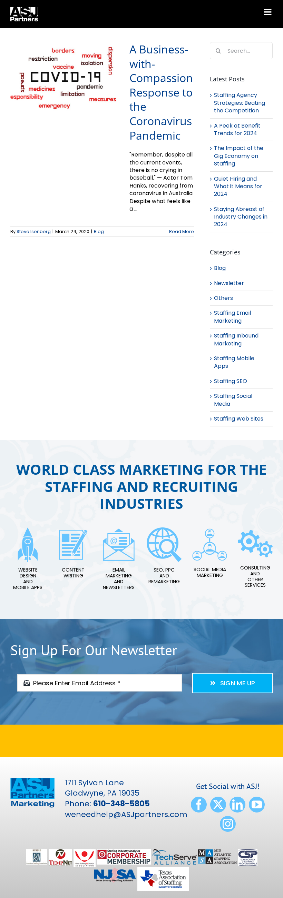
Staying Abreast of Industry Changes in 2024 (240, 217)
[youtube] (257, 805)
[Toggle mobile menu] (268, 12)
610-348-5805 (121, 803)
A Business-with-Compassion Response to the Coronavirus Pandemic (161, 92)
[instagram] (228, 824)
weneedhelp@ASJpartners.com (126, 814)
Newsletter (229, 283)
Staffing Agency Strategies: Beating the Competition (239, 102)
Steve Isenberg (34, 231)
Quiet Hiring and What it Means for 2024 (238, 186)
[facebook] (199, 805)
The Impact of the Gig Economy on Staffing (238, 156)
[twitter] (218, 805)
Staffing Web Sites (238, 419)
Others (223, 298)
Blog (99, 231)
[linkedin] (237, 805)
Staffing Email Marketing (232, 316)
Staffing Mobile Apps (234, 362)
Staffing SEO (230, 381)
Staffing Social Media (233, 399)
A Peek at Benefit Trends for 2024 (237, 129)
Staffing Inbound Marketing (236, 339)
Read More (181, 231)
